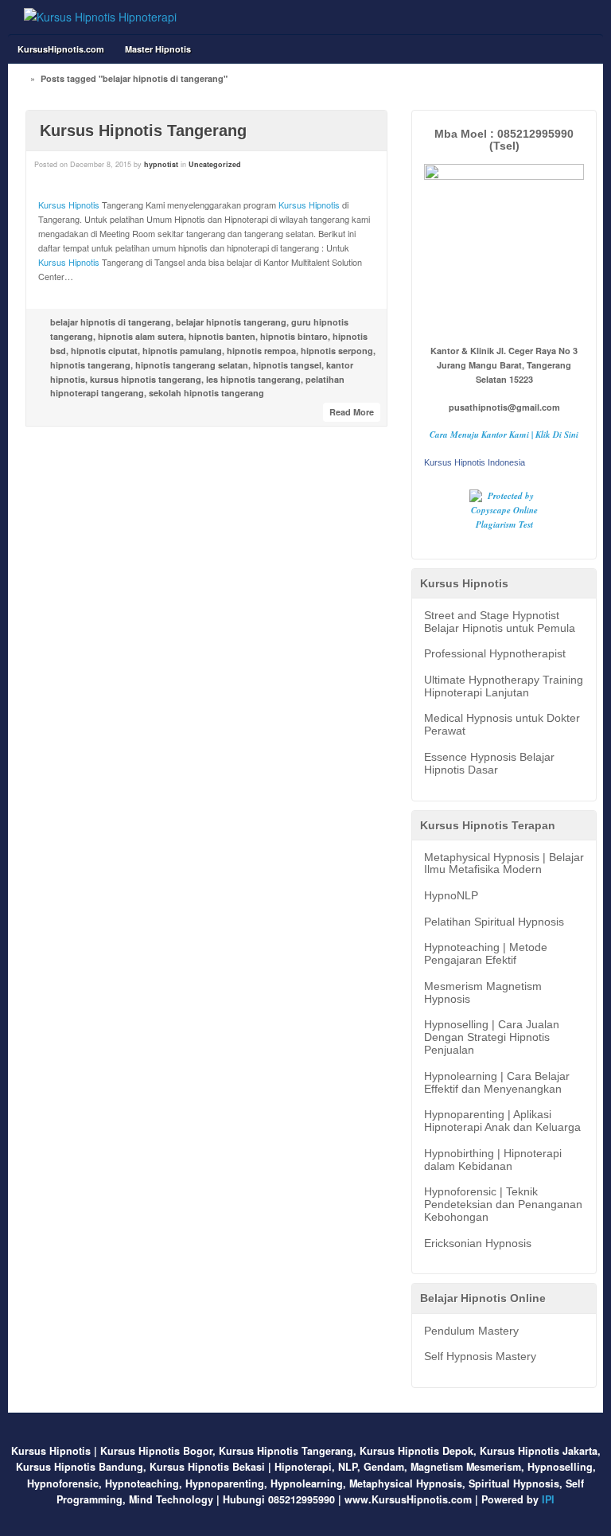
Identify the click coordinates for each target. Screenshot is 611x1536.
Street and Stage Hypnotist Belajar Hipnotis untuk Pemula (499, 622)
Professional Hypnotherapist (495, 654)
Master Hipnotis (158, 49)
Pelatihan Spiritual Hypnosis (494, 922)
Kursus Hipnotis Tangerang (143, 130)
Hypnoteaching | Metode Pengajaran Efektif (485, 953)
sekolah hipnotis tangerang (206, 393)
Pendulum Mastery (471, 1331)
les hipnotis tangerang (253, 379)
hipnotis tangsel (287, 365)
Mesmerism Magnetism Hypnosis (483, 992)
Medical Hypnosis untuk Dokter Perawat (502, 724)
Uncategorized (215, 164)
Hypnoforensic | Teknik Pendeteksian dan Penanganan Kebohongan (503, 1204)
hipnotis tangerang (90, 365)
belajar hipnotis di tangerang (110, 322)
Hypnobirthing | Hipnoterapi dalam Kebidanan (493, 1160)
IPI (548, 1499)
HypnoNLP (451, 896)
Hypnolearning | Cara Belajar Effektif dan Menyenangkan (497, 1082)
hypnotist (161, 164)
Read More (351, 412)
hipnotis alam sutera (141, 336)
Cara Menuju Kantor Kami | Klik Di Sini (504, 434)
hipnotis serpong (337, 351)
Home (23, 78)
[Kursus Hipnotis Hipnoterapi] (100, 17)
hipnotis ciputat (104, 351)
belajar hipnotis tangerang (231, 322)
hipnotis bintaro (294, 336)
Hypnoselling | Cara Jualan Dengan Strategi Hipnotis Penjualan (491, 1037)
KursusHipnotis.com (61, 49)
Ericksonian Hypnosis (477, 1243)
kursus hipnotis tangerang (145, 379)
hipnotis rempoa (261, 351)
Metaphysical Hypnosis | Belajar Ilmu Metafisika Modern (504, 864)
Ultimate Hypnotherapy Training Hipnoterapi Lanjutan (503, 686)
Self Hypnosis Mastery (480, 1357)
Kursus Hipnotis (68, 204)
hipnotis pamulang (182, 351)
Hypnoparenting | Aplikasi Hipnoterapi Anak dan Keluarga (502, 1121)
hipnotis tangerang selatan (191, 365)
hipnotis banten (222, 336)
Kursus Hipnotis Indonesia (474, 462)
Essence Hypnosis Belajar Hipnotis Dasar (489, 763)
